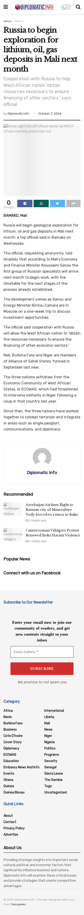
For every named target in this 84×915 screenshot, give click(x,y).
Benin (8, 717)
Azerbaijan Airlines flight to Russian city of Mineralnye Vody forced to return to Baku (52, 510)
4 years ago (37, 541)
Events (9, 774)
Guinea (9, 786)
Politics (50, 748)
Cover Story (13, 742)
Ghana (8, 780)
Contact (10, 822)
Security (50, 761)
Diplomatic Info (18, 113)
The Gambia (53, 780)
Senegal (50, 767)
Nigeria (49, 742)
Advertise (11, 835)
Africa (19, 21)
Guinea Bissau (14, 792)
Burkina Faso (13, 723)
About (8, 816)
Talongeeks (18, 904)
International (54, 711)
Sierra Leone (53, 774)
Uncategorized (55, 792)
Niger (48, 736)
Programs (51, 755)
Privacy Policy (14, 828)
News (48, 730)
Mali (47, 723)
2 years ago (37, 520)
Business (10, 730)
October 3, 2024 (49, 113)
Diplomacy (11, 748)
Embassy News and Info (21, 767)
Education (11, 761)
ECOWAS (10, 755)
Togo (48, 786)
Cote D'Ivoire (13, 736)
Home (7, 21)
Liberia (49, 717)
